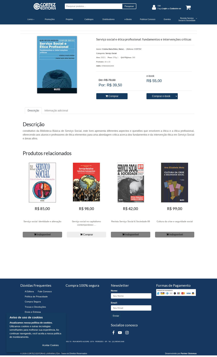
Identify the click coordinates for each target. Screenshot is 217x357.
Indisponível (43, 234)
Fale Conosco (45, 291)
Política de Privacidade (36, 296)
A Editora (29, 291)
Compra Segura (33, 301)
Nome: (114, 290)
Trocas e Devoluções (35, 307)
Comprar (113, 96)
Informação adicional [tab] (56, 110)
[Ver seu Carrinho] (188, 7)
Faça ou (169, 9)
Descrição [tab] (33, 110)
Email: (114, 302)
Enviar (116, 315)
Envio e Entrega (33, 312)
